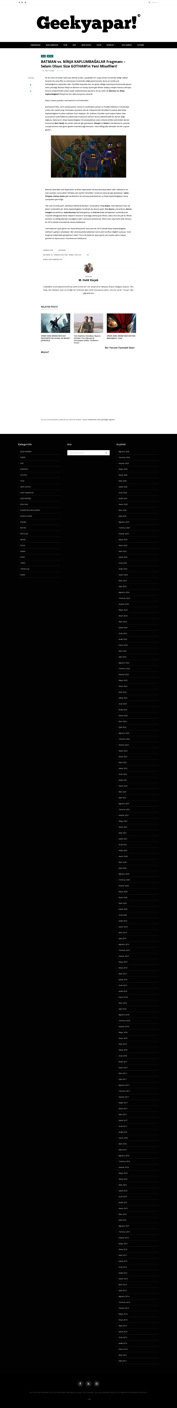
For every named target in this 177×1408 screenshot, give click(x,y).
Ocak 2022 (123, 774)
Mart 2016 (123, 1185)
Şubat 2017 (123, 1120)
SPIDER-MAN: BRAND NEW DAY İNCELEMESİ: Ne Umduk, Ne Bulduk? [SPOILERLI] (55, 338)
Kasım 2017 (123, 1067)
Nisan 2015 (123, 1249)
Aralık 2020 (123, 850)
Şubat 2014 (123, 1331)
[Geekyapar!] (88, 23)
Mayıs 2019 (123, 962)
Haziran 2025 (124, 533)
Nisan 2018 (123, 1038)
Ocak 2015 (123, 1267)
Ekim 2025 (123, 510)
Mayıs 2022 (123, 751)
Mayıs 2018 (123, 1032)
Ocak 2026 (123, 492)
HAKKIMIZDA (35, 45)
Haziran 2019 (124, 956)
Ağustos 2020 (124, 874)
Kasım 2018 (123, 997)
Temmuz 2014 (124, 1302)
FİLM (65, 45)
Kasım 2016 (123, 1138)
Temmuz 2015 (124, 1232)
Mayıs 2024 (123, 610)
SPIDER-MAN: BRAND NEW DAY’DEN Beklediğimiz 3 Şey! (121, 337)
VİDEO (22, 575)
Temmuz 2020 (124, 880)
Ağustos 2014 (124, 1296)
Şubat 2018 (123, 1050)
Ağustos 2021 (124, 803)
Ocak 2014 (123, 1337)
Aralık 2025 (123, 498)
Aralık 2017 (123, 1062)
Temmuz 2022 (124, 739)
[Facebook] (30, 85)
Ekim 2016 (123, 1144)
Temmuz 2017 (124, 1091)
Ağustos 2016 (124, 1155)
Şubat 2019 (123, 979)
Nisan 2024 (123, 616)
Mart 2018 (123, 1044)
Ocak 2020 (123, 915)
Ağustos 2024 (124, 592)
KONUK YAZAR (26, 516)
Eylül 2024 (122, 586)
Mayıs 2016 (123, 1173)
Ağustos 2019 (124, 944)
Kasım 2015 (123, 1208)
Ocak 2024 (123, 633)
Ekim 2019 (123, 932)
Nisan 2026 (123, 475)
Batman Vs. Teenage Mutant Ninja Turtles (62, 255)
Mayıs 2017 (123, 1103)
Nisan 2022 (123, 756)
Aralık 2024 (123, 569)
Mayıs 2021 (123, 821)
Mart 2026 (123, 481)
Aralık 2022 (123, 710)
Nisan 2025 (123, 545)
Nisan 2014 (123, 1320)
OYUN (99, 45)
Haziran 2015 (124, 1238)
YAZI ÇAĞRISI (127, 45)
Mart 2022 (123, 762)
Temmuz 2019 (124, 950)
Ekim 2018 (123, 1003)
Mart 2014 (123, 1326)
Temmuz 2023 (124, 668)
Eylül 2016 (122, 1150)
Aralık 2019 (123, 921)
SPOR (22, 557)
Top (89, 1399)
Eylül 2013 (122, 1361)
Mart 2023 (123, 692)
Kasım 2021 (123, 786)
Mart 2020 (123, 903)
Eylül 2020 (122, 868)
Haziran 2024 (124, 604)
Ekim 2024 (123, 581)
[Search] (149, 2)
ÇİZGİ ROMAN (25, 451)
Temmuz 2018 (124, 1020)
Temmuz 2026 (124, 457)
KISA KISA (24, 504)
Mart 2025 (123, 551)
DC (88, 255)
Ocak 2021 (123, 844)
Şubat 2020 (123, 909)
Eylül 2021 (122, 798)
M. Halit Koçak (48, 71)
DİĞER (22, 457)
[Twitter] (30, 91)
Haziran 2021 (124, 815)
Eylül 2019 (122, 938)
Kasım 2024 (123, 575)
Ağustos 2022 (124, 733)
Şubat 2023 (123, 698)
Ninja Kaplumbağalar (52, 259)
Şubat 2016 (123, 1191)
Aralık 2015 (123, 1202)
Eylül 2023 (122, 657)
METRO (50, 56)
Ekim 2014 (123, 1284)
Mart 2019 (123, 974)
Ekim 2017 (123, 1073)
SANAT (23, 551)
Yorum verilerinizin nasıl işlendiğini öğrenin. (98, 419)
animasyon (48, 250)
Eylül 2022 (122, 727)
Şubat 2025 (123, 557)
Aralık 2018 (123, 991)
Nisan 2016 (123, 1179)
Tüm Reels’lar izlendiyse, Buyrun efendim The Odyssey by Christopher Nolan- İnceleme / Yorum (87, 339)
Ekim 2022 (123, 721)
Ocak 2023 (123, 704)
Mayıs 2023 (123, 680)
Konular (23, 522)
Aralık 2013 (123, 1343)
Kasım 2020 (123, 856)
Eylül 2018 (122, 1009)
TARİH (22, 563)
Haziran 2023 (124, 674)
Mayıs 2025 (123, 539)
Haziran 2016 (124, 1167)
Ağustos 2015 (124, 1226)
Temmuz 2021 (124, 809)
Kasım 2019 (123, 927)
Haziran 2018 (124, 1026)
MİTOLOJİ (24, 533)
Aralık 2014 (123, 1273)
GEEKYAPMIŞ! (25, 498)
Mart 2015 (123, 1255)
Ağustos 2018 (124, 1015)
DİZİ (74, 45)
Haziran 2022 (124, 745)
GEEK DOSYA (86, 45)
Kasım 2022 (123, 715)
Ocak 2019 (123, 985)
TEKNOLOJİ (24, 569)
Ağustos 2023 (124, 663)
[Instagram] (97, 1384)
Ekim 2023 (123, 651)
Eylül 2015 (122, 1220)
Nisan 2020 (123, 897)
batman (62, 250)
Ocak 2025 (123, 563)
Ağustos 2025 (124, 522)
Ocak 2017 (123, 1126)
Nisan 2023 (123, 686)
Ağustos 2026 (124, 451)
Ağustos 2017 (124, 1085)
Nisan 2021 (123, 827)
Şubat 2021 (123, 839)
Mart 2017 (123, 1114)
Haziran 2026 (124, 463)
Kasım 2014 (123, 1279)
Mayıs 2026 (123, 469)
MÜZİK (23, 539)
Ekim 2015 (123, 1214)
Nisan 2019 (123, 968)
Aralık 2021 (123, 780)
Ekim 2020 (123, 862)
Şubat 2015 (123, 1261)
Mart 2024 (123, 622)
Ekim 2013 (123, 1355)
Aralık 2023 (123, 639)
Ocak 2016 (123, 1196)
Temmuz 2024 (124, 598)
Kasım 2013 (123, 1349)
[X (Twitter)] (88, 1384)
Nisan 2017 (123, 1108)
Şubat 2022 (123, 768)
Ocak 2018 (123, 1056)
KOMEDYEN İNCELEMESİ (30, 510)
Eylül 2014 (122, 1290)
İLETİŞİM (140, 45)
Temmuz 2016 (124, 1161)
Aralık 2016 (123, 1132)
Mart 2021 (123, 833)
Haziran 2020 (124, 886)
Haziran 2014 (124, 1308)
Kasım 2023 (123, 645)
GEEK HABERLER (52, 45)
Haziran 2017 (124, 1097)
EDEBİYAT (110, 45)
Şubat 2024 (123, 627)
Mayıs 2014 (123, 1314)
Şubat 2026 (123, 487)
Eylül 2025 (122, 516)
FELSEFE (23, 475)
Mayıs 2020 (123, 891)
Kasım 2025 (123, 504)
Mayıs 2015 (123, 1243)
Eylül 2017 (122, 1079)
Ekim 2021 (123, 792)
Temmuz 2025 (124, 528)
